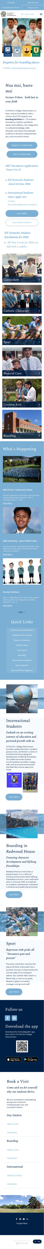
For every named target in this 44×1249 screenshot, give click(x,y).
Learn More (14, 797)
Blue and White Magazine (22, 670)
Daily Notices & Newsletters (22, 630)
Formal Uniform (11, 592)
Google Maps (22, 1223)
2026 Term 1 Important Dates (17, 489)
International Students (22, 222)
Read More (7, 503)
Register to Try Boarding (22, 145)
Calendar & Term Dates (22, 635)
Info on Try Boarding (22, 154)
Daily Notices (32, 2)
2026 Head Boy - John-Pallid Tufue (20, 541)
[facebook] (7, 1018)
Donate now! (33, 7)
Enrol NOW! (22, 213)
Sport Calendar (22, 665)
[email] (24, 1219)
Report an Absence (22, 640)
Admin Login (23, 1243)
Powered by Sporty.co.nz (22, 1241)
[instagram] (14, 1018)
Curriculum (22, 650)
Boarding (22, 655)
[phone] (27, 1219)
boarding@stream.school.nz (24, 68)
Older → (21, 612)
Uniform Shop (22, 645)
